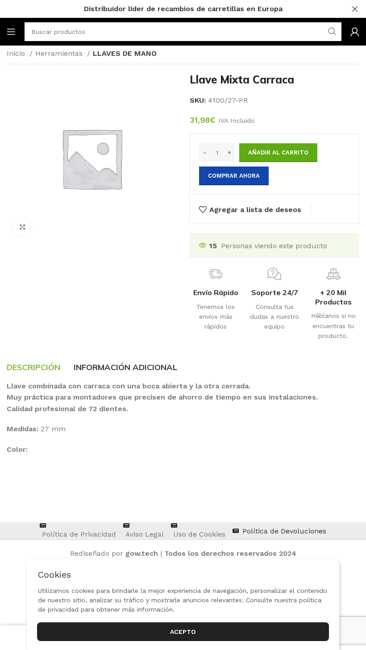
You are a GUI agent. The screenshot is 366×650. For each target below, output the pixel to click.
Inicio (17, 53)
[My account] (355, 32)
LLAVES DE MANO (125, 53)
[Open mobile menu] (11, 32)
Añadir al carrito (278, 152)
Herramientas (60, 53)
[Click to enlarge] (22, 227)
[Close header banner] (355, 9)
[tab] (33, 367)
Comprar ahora (234, 175)
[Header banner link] (169, 9)
